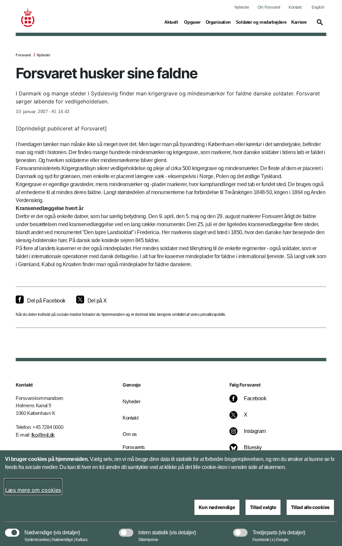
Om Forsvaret (269, 7)
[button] (319, 25)
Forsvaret (23, 55)
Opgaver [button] (192, 22)
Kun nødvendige (217, 507)
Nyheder (241, 7)
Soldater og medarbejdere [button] (261, 22)
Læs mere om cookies (33, 490)
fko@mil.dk (43, 435)
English (318, 7)
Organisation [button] (218, 22)
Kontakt (295, 7)
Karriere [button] (299, 22)
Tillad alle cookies (310, 507)
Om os (130, 434)
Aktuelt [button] (171, 22)
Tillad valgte (263, 507)
